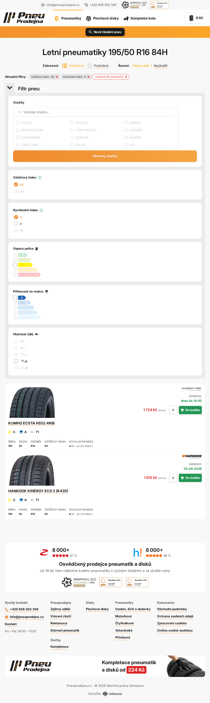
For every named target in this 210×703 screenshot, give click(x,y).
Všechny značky (105, 156)
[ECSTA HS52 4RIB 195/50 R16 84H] (31, 402)
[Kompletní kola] (153, 666)
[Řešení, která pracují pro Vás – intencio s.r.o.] (112, 693)
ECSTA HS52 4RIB (31, 423)
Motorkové (123, 616)
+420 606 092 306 (24, 609)
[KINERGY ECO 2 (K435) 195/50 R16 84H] (31, 470)
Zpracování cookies (172, 623)
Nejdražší (161, 66)
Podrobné (101, 66)
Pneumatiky (71, 18)
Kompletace (59, 647)
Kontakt (11, 624)
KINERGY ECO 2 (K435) (38, 491)
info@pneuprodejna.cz (63, 5)
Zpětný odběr (60, 609)
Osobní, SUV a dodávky (133, 609)
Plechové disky (106, 18)
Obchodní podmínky (172, 609)
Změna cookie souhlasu (175, 630)
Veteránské (123, 630)
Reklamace (58, 623)
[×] (58, 77)
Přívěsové (122, 637)
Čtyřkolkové (124, 623)
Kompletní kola (143, 18)
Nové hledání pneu (107, 32)
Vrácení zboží (60, 616)
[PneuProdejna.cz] (24, 18)
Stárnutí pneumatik (64, 630)
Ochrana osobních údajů (175, 616)
